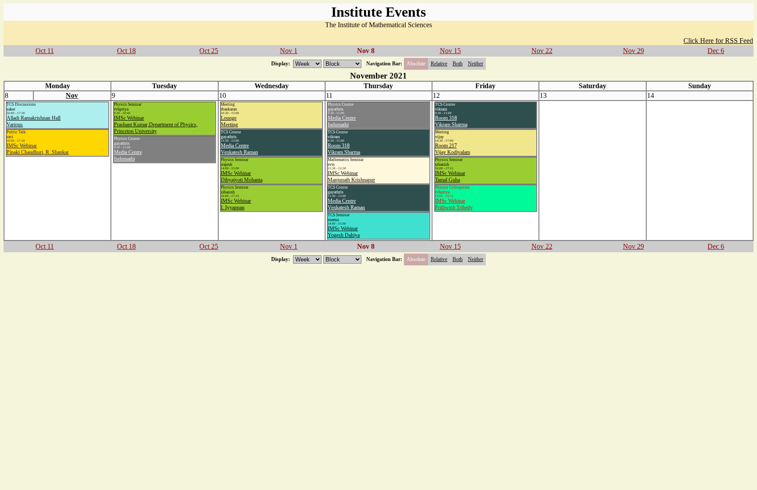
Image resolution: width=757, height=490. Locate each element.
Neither (475, 64)
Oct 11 (44, 50)
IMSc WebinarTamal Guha (450, 176)
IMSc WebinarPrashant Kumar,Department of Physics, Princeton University (156, 124)
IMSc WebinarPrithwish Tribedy (454, 204)
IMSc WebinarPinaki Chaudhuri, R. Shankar (38, 149)
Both (458, 64)
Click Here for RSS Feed (718, 40)
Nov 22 (541, 50)
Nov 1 (288, 50)
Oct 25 (208, 50)
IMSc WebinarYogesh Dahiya (344, 231)
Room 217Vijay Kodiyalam (452, 149)
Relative (439, 64)
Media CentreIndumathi (128, 155)
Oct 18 (126, 50)
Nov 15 (450, 50)
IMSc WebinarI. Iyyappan (236, 204)
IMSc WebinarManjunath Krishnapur (351, 176)
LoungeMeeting (229, 121)
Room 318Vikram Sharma (344, 149)
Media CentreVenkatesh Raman (239, 149)
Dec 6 (715, 50)
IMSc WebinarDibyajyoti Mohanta (241, 176)
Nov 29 (633, 50)
